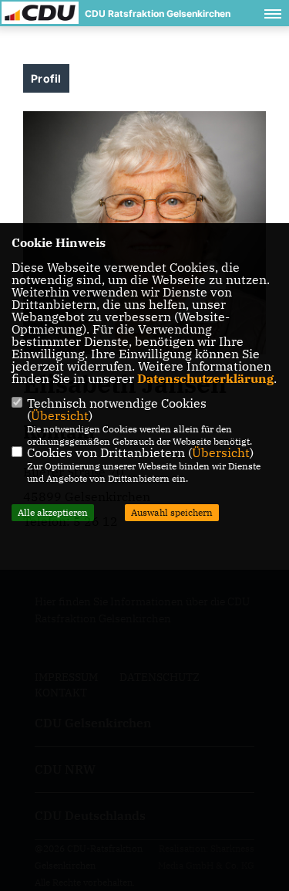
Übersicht (60, 415)
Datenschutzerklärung (205, 378)
